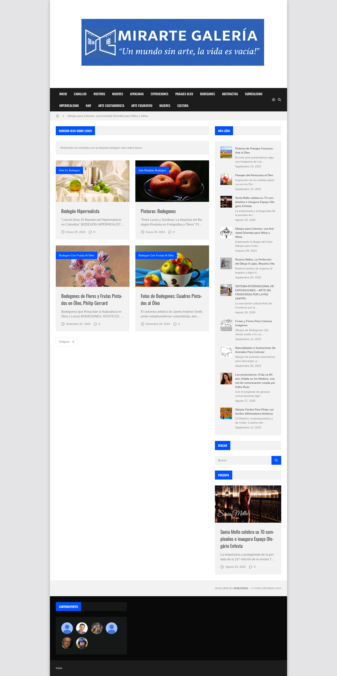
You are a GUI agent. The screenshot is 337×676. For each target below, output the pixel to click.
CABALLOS (80, 93)
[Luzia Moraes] (97, 628)
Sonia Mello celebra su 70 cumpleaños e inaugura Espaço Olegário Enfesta (255, 202)
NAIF (88, 105)
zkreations (240, 588)
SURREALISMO (253, 93)
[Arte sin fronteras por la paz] (82, 628)
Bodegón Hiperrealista (80, 210)
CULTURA (182, 105)
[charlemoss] (67, 643)
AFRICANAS (137, 93)
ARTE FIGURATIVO (141, 105)
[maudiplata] (82, 643)
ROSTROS (99, 93)
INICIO (63, 93)
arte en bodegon (69, 170)
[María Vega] (111, 628)
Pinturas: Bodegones (158, 210)
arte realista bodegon (152, 170)
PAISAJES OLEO (184, 93)
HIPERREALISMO (69, 105)
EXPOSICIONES (159, 93)
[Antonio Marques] (67, 628)
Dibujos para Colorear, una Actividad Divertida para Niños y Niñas (107, 115)
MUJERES (117, 93)
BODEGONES (207, 93)
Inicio (59, 668)
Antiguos (64, 341)
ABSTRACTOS (230, 93)
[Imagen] (92, 181)
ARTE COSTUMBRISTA (111, 105)
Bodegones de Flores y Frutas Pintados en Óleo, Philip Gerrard (91, 299)
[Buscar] (279, 99)
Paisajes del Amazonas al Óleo (254, 175)
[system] (273, 99)
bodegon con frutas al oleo (76, 255)
